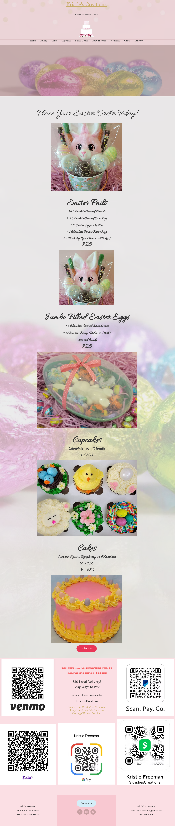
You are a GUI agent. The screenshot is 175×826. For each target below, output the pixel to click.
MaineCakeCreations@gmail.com (145, 810)
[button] (86, 157)
